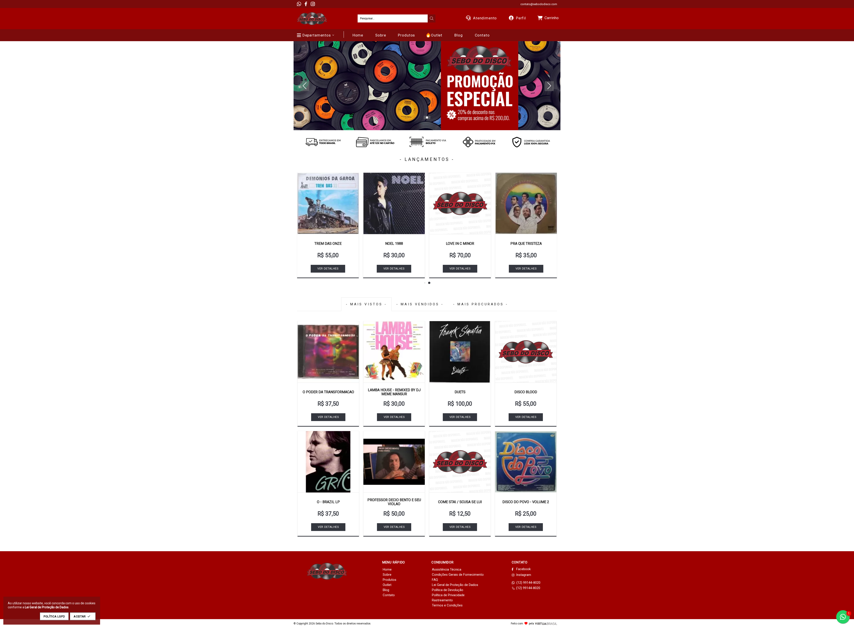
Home (387, 569)
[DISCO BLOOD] (525, 352)
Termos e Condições (447, 605)
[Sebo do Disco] (312, 18)
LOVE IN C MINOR (460, 243)
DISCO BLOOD (525, 392)
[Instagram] (313, 4)
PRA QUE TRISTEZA (526, 243)
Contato (389, 595)
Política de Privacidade (448, 595)
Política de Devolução (447, 590)
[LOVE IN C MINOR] (460, 203)
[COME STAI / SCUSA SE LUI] (460, 461)
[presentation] (431, 18)
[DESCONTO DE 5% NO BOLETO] (427, 142)
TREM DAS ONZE (328, 243)
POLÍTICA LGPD (54, 616)
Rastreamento (442, 600)
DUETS (460, 392)
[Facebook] (305, 4)
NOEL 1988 (394, 243)
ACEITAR (80, 616)
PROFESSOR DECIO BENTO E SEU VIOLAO (394, 502)
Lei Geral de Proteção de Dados (455, 585)
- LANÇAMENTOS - (427, 159)
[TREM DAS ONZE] (328, 203)
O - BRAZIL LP (328, 502)
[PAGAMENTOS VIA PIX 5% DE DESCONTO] (479, 142)
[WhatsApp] (299, 4)
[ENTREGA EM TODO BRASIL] (323, 142)
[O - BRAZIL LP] (328, 461)
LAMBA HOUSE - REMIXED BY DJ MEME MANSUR (394, 392)
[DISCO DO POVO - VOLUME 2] (525, 461)
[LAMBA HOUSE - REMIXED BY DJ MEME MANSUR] (394, 352)
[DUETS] (460, 352)
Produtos (389, 580)
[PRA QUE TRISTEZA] (526, 203)
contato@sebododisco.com (538, 4)
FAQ (435, 580)
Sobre (387, 575)
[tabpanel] (427, 85)
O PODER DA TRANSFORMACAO (328, 392)
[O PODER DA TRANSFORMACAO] (328, 352)
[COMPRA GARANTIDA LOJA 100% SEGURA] (531, 142)
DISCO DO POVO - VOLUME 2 (525, 502)
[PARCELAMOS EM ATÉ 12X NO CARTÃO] (375, 142)
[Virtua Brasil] (546, 624)
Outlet (387, 585)
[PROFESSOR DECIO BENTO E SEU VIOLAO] (394, 461)
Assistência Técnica (446, 569)
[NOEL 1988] (394, 203)
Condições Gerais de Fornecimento (458, 575)
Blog (386, 590)
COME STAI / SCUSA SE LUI (460, 502)
